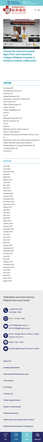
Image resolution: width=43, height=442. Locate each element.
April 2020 (6, 275)
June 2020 (6, 270)
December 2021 (8, 248)
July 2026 (6, 166)
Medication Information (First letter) (18, 420)
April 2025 (6, 177)
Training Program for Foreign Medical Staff (18, 145)
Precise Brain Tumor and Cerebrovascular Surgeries (20, 140)
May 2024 (6, 185)
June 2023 (6, 213)
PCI (4, 124)
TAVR (5, 126)
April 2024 (6, 188)
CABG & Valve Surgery (11, 104)
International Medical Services (16, 374)
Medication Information (11, 118)
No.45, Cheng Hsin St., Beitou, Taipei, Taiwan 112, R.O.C (24, 335)
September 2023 (9, 204)
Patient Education (10, 413)
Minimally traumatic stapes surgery (15, 129)
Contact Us (8, 394)
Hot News (6, 88)
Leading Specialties (9, 96)
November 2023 (8, 202)
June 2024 (6, 182)
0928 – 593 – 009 (16, 342)
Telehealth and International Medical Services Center (21, 134)
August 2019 (7, 281)
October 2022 (8, 232)
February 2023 (8, 223)
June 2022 (6, 237)
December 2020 (8, 264)
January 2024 (7, 196)
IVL (4, 115)
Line (16, 439)
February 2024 (8, 193)
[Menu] (39, 9)
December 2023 (8, 199)
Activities (6, 94)
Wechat (37, 439)
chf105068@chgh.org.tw (19, 328)
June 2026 (6, 169)
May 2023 (6, 215)
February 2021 (8, 262)
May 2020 (6, 273)
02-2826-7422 (15, 312)
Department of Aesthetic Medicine (15, 99)
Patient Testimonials (10, 132)
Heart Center (7, 102)
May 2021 (6, 259)
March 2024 (7, 191)
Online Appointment (11, 400)
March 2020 (7, 278)
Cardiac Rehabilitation (10, 110)
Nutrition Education (10, 121)
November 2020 (8, 267)
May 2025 (6, 174)
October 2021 (8, 253)
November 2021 (8, 251)
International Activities (11, 91)
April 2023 (6, 218)
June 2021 (6, 256)
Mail (27, 439)
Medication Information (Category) (18, 426)
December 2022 (8, 229)
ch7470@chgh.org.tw (18, 325)
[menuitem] (34, 10)
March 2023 (7, 221)
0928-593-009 (16, 309)
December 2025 (8, 172)
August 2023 (7, 207)
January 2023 (7, 226)
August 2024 (7, 180)
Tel (5, 439)
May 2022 (6, 240)
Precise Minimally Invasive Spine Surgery (16, 143)
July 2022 (6, 234)
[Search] (34, 10)
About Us (7, 361)
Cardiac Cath (7, 107)
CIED (5, 113)
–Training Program (9, 148)
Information (8, 380)
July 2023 (6, 210)
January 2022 (7, 245)
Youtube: (24, 348)
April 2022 (6, 243)
